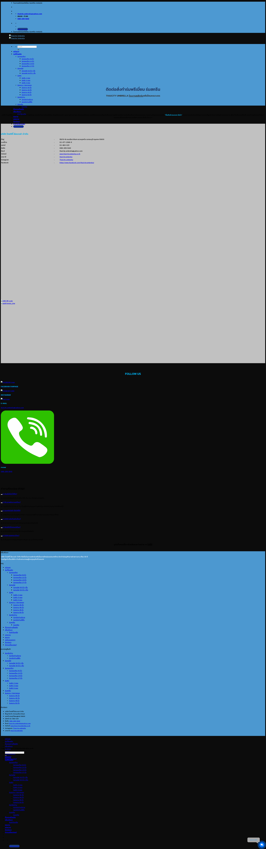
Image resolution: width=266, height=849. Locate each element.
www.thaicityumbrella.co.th (70, 154)
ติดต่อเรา (16, 121)
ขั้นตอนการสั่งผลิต (11, 627)
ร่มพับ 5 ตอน (26, 83)
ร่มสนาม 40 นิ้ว (27, 90)
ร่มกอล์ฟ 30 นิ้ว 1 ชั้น (28, 71)
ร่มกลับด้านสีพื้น (27, 102)
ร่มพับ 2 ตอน (26, 78)
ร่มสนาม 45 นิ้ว (26, 92)
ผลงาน (15, 116)
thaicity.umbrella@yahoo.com (12, 407)
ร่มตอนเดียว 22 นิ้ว (28, 61)
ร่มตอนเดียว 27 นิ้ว (28, 66)
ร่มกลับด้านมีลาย (27, 99)
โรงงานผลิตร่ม (136, 95)
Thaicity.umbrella (66, 159)
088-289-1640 (14, 721)
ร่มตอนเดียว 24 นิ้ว (28, 63)
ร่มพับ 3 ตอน (26, 80)
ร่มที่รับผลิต (17, 54)
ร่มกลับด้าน (21, 97)
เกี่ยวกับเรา (17, 111)
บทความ (16, 119)
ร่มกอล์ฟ (20, 68)
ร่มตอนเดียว (21, 56)
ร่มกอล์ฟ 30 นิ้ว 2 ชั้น (29, 73)
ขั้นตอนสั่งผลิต (18, 109)
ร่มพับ (19, 75)
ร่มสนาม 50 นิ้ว (26, 95)
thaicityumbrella (66, 157)
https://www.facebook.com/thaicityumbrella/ (77, 162)
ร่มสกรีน (20, 104)
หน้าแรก (16, 51)
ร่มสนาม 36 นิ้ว (26, 87)
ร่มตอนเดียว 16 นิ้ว (28, 59)
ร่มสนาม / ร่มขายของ (24, 85)
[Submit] (18, 49)
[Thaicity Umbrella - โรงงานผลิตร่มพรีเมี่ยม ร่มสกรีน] (17, 37)
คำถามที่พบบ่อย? (19, 124)
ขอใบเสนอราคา (10, 640)
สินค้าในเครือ (13, 632)
